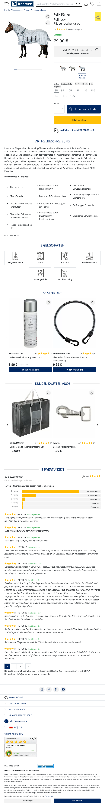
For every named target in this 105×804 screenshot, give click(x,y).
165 (72, 96)
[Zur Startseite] (22, 3)
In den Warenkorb (30, 369)
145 (57, 96)
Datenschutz (49, 796)
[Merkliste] (92, 3)
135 (93, 90)
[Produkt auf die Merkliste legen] (47, 16)
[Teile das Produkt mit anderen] (47, 22)
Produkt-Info (83, 83)
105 (69, 90)
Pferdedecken (16, 10)
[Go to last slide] (6, 336)
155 (64, 96)
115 (77, 90)
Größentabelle (66, 83)
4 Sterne (14, 495)
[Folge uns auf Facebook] (49, 689)
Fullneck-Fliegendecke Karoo (35, 10)
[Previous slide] (56, 72)
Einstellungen (28, 800)
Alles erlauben (77, 800)
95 (62, 90)
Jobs (16, 721)
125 (85, 90)
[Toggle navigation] (6, 3)
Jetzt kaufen (79, 120)
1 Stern (15, 506)
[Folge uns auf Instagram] (42, 689)
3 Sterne (14, 499)
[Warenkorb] (99, 3)
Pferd (6, 10)
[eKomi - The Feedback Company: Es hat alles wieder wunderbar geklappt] (20, 746)
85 (56, 90)
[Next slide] (98, 72)
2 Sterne (14, 502)
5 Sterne (14, 491)
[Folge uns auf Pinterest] (56, 689)
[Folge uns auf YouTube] (63, 689)
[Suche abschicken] (79, 4)
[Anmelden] (86, 3)
